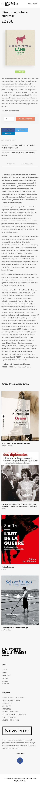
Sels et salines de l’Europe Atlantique (15, 628)
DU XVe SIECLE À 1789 (10, 712)
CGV (23, 778)
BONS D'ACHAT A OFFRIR (11, 700)
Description (11, 164)
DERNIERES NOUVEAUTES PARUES (22, 145)
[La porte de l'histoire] (12, 4)
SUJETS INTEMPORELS (9, 148)
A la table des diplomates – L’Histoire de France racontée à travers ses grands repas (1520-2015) (19, 505)
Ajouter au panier (25, 119)
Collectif (3, 508)
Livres (4, 673)
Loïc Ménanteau (6, 630)
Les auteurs (6, 675)
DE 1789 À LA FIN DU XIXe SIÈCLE (14, 714)
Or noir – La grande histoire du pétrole (15, 443)
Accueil (4, 670)
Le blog (5, 678)
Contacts (5, 684)
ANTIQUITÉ (6, 706)
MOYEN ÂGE (6, 709)
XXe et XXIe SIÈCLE (9, 717)
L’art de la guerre (7, 567)
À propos (5, 681)
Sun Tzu (3, 569)
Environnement (15, 153)
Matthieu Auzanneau (7, 446)
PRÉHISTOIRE (7, 703)
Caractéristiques (27, 164)
